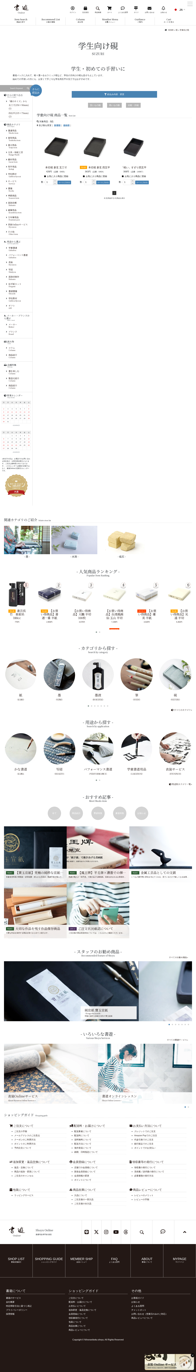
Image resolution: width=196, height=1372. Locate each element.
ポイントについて (82, 1180)
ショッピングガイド (84, 1291)
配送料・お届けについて (80, 1302)
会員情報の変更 (81, 1176)
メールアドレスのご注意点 (27, 1135)
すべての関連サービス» (177, 1039)
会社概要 (10, 1302)
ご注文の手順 (20, 1131)
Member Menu (110, 20)
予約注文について (22, 1148)
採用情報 (10, 1314)
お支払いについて (77, 1306)
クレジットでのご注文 (145, 1131)
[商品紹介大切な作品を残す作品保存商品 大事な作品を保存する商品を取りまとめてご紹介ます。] (35, 910)
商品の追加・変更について (27, 1171)
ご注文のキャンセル (23, 1176)
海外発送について (82, 1148)
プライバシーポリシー (16, 1310)
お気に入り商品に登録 (57, 176)
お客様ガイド (137, 1298)
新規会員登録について (85, 1171)
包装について (75, 1322)
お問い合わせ (137, 1314)
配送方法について (82, 1144)
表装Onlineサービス (18, 225)
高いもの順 (114, 105)
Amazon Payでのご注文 (145, 1135)
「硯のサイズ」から (17, 101)
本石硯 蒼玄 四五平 (95, 167)
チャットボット (138, 1310)
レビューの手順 (141, 1199)
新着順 (57, 125)
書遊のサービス (13, 1298)
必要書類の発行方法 (143, 1176)
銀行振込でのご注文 (143, 1144)
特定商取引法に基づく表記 (19, 1306)
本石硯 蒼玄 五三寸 (56, 167)
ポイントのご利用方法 (25, 1144)
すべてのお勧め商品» (178, 957)
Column (80, 20)
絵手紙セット (15, 285)
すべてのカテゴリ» (182, 709)
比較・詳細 (133, 105)
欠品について (80, 1195)
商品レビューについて (79, 1330)
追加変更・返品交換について (82, 1310)
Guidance (140, 20)
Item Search (20, 20)
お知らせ (135, 1302)
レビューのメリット (143, 1195)
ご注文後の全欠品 (82, 1203)
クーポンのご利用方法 (25, 1139)
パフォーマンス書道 (18, 256)
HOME (171, 30)
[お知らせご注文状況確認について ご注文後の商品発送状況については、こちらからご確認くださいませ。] (98, 910)
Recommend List (50, 20)
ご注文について (76, 1298)
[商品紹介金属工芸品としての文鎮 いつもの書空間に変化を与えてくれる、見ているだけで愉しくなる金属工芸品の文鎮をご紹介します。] (160, 854)
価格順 (66, 125)
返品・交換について (23, 1167)
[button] (55, 180)
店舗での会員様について (86, 1167)
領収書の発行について (145, 1167)
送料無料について (82, 1139)
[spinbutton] (49, 182)
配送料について (81, 1135)
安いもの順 (95, 105)
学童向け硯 (184, 30)
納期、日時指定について (86, 1152)
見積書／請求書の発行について (149, 1171)
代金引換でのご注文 (143, 1139)
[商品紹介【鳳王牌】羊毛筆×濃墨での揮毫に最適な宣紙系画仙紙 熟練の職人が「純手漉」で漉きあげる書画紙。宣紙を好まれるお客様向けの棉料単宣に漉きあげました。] (98, 854)
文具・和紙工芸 (15, 153)
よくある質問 (137, 1306)
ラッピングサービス (23, 1195)
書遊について (16, 1291)
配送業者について (82, 1131)
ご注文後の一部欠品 (83, 1199)
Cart (169, 20)
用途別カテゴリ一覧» (181, 784)
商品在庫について (77, 1326)
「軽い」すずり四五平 (133, 167)
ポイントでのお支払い (145, 1148)
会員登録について (77, 1314)
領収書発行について (78, 1318)
